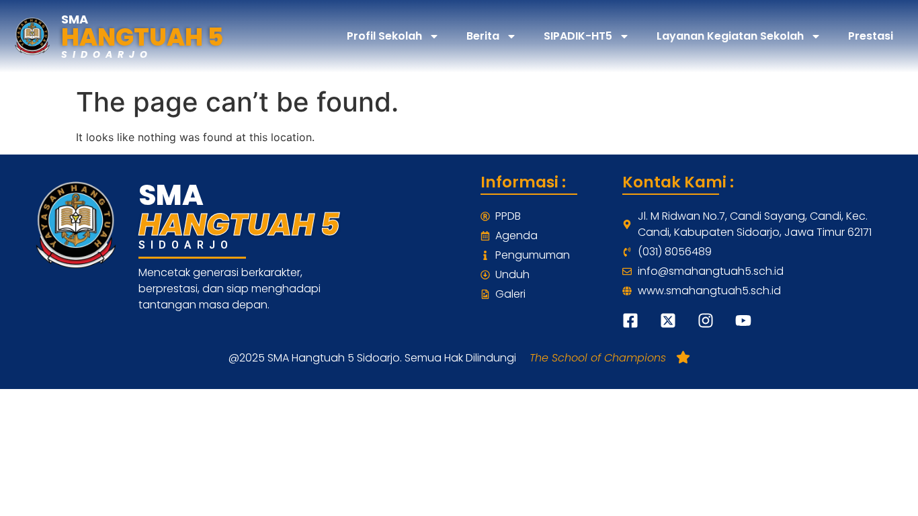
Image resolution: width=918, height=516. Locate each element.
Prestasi (870, 36)
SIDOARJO (107, 54)
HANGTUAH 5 (142, 37)
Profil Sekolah (384, 36)
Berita (482, 36)
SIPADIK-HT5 (578, 36)
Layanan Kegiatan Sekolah (730, 36)
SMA (74, 19)
